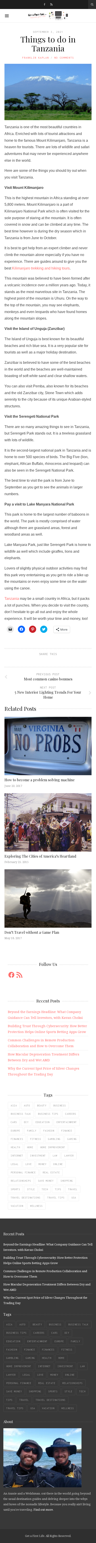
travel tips (56, 1197)
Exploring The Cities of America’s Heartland (40, 856)
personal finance (23, 1172)
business (59, 1105)
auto (27, 1105)
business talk (21, 1114)
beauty (41, 1105)
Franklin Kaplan (35, 57)
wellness (36, 1206)
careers (70, 1114)
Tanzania (11, 598)
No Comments (64, 57)
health (15, 1147)
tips (58, 1189)
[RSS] (51, 4)
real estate (51, 1172)
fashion (48, 1130)
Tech (45, 1189)
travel (72, 1189)
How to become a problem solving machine (39, 779)
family (31, 1130)
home (30, 1147)
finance (66, 1130)
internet (17, 1155)
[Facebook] (44, 4)
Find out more (43, 1510)
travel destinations (25, 1197)
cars (14, 1122)
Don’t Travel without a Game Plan (31, 932)
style (31, 1189)
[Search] (92, 4)
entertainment (66, 1122)
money (42, 1164)
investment (38, 1155)
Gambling (54, 1139)
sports (15, 1189)
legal (15, 1164)
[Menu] (6, 15)
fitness (35, 1139)
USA (73, 1197)
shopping (67, 1180)
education (42, 1122)
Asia (14, 1105)
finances (17, 1139)
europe (15, 1130)
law (55, 1155)
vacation (17, 1206)
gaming (72, 1139)
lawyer (69, 1155)
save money (46, 1180)
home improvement (52, 1147)
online (58, 1164)
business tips (48, 1114)
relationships (21, 1180)
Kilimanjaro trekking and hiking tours (41, 268)
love (28, 1164)
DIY (26, 1122)
